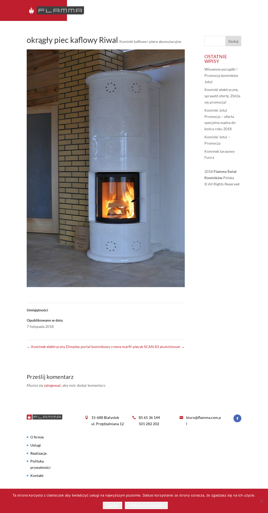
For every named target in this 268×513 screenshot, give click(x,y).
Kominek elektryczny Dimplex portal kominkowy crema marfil (79, 346)
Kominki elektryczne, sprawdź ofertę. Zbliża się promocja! (222, 95)
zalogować (52, 385)
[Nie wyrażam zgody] (261, 501)
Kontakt (232, 11)
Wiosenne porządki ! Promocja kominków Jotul (221, 75)
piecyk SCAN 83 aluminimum (159, 346)
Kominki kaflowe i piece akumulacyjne (150, 41)
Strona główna (111, 11)
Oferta (163, 11)
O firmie (142, 11)
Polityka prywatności (146, 505)
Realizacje (206, 11)
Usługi (183, 11)
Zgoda (112, 505)
